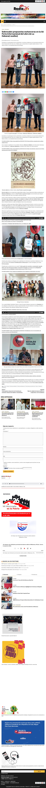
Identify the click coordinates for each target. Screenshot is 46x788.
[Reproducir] (3, 218)
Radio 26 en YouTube (11, 561)
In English (14, 578)
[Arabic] (2, 476)
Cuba (5, 386)
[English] (4, 476)
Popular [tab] (20, 574)
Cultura (3, 29)
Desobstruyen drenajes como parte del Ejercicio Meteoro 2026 (13, 565)
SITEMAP (3, 784)
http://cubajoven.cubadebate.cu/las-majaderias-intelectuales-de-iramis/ (25, 271)
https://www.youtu (23, 309)
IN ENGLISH (7, 781)
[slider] (42, 218)
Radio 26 (27, 786)
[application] (23, 218)
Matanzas (4, 387)
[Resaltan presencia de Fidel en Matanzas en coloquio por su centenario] (38, 404)
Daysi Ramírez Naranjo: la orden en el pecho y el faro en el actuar (23, 414)
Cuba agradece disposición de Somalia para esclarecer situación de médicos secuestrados (12, 391)
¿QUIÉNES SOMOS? (5, 782)
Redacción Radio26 (21, 418)
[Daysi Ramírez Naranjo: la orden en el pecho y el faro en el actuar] (23, 404)
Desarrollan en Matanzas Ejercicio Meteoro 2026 (11, 567)
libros (37, 386)
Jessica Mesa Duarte (15, 40)
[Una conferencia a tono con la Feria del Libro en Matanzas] (8, 404)
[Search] (44, 21)
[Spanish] (10, 476)
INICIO (2, 781)
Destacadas (7, 29)
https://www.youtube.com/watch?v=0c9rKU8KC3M (12, 221)
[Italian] (7, 476)
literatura (40, 386)
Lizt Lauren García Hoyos (7, 418)
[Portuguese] (8, 476)
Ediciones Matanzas (21, 386)
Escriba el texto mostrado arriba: (16, 468)
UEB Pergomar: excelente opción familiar (9, 563)
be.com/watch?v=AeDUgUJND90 (9, 314)
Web (4, 456)
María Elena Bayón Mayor (37, 419)
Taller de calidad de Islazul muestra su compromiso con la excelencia (35, 391)
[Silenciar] (39, 218)
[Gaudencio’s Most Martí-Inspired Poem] (6, 593)
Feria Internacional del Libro (30, 386)
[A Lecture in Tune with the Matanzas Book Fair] (6, 580)
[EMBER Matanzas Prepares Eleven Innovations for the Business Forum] (6, 599)
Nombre (4, 446)
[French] (5, 476)
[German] (6, 476)
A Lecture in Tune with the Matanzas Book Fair (23, 580)
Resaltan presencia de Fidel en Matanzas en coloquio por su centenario (37, 414)
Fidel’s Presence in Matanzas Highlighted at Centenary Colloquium (27, 586)
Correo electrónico (7, 451)
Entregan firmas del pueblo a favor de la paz (10, 569)
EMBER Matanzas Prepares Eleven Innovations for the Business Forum (28, 600)
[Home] (2, 21)
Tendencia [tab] (34, 574)
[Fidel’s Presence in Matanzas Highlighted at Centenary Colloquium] (6, 586)
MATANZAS (12, 781)
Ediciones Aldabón (13, 386)
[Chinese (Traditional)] (3, 476)
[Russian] (9, 476)
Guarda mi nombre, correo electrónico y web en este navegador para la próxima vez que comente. (21, 463)
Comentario (5, 431)
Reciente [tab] (6, 574)
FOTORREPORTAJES (14, 782)
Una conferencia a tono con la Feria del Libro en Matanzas (8, 414)
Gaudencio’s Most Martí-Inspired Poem (21, 593)
